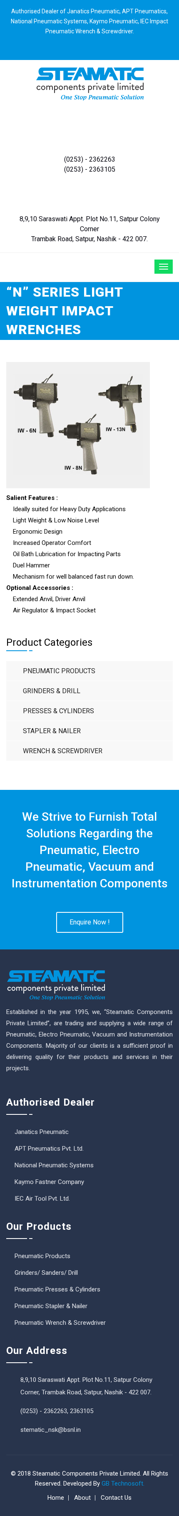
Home (55, 1497)
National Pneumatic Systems (54, 1165)
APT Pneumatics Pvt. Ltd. (49, 1148)
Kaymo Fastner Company (49, 1182)
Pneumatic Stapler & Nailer (51, 1306)
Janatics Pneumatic (42, 1132)
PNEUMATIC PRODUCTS (59, 671)
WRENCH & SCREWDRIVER (62, 751)
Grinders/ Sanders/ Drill (46, 1272)
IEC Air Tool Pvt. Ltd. (42, 1198)
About (82, 1497)
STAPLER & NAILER (52, 731)
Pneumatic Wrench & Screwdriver (60, 1322)
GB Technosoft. (123, 1483)
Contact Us (116, 1497)
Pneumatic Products (42, 1256)
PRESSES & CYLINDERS (58, 711)
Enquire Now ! (90, 922)
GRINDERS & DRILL (51, 691)
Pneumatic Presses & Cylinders (57, 1289)
